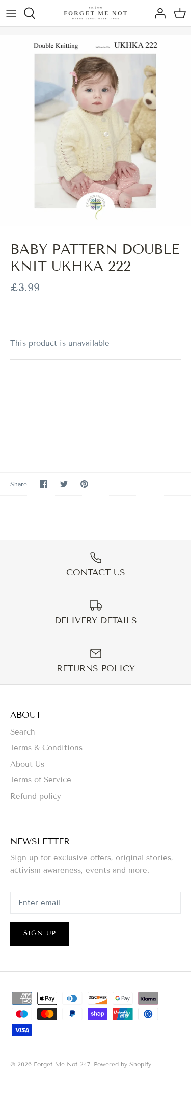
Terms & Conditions (46, 747)
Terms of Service (40, 779)
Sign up (39, 933)
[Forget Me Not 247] (95, 13)
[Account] (157, 13)
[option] (95, 130)
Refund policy (35, 796)
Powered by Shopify (122, 1064)
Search (22, 732)
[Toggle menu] (11, 13)
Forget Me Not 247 (62, 1064)
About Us (27, 764)
